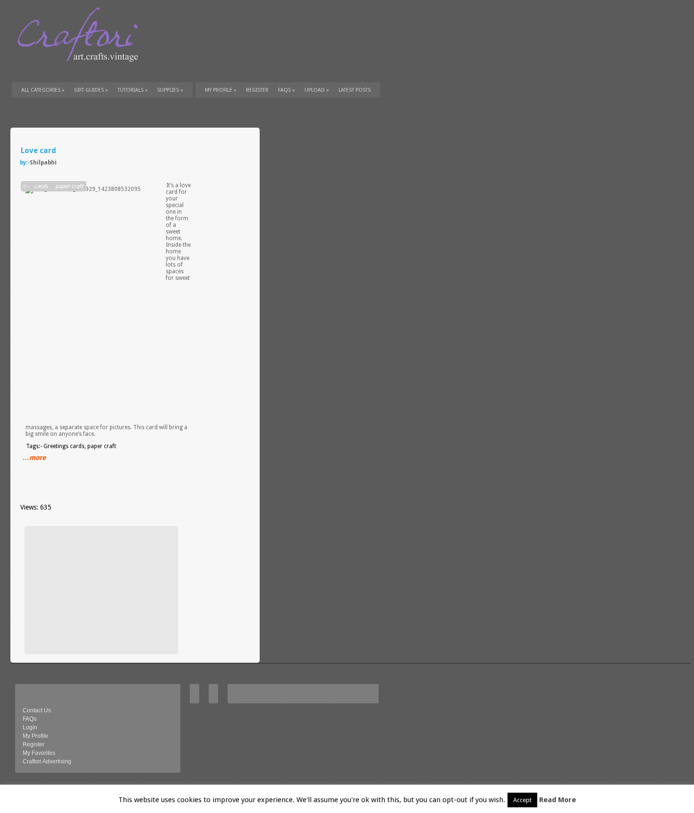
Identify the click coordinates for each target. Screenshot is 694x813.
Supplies (170, 90)
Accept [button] (522, 800)
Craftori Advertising (47, 761)
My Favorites (39, 753)
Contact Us (37, 710)
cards (41, 186)
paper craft (69, 186)
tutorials (133, 90)
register (257, 90)
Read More (557, 800)
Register (33, 744)
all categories (43, 90)
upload (317, 90)
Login (30, 727)
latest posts (355, 90)
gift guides (91, 90)
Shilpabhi (43, 162)
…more (34, 457)
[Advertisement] (100, 590)
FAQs (286, 90)
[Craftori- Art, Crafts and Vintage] (81, 70)
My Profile (221, 90)
